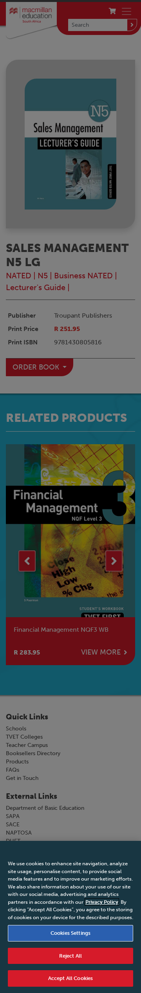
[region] (70, 917)
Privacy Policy (101, 902)
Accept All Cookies (70, 978)
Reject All (70, 956)
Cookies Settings (70, 933)
